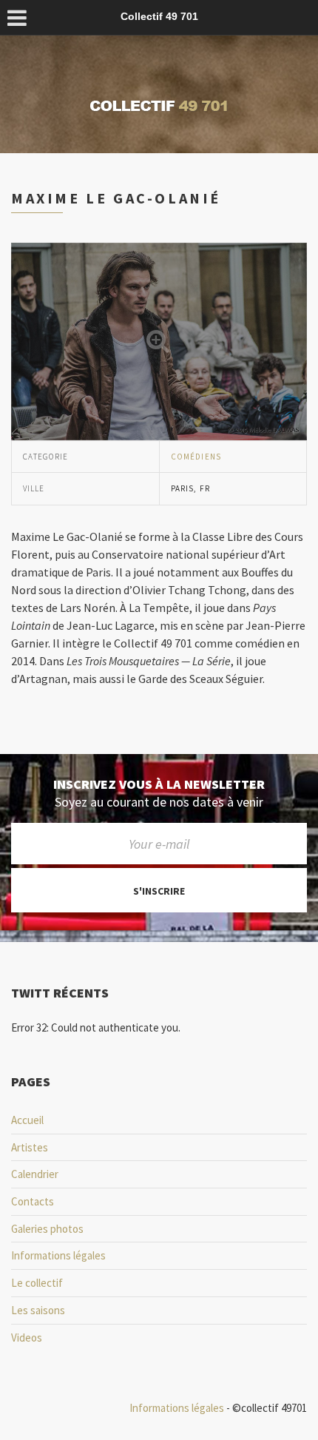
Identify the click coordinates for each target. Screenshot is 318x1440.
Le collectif (37, 1283)
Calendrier (34, 1174)
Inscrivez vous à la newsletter (159, 784)
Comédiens (196, 456)
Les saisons (38, 1310)
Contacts (32, 1201)
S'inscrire (159, 891)
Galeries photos (47, 1229)
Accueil (27, 1120)
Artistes (29, 1147)
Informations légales (58, 1255)
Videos (26, 1337)
